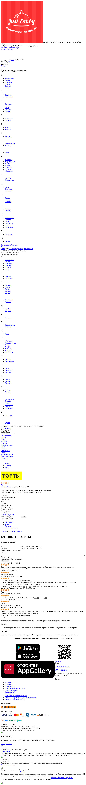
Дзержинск (9, 118)
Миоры (7, 165)
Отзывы (8, 465)
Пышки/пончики (11, 528)
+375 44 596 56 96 (61, 670)
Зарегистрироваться (16, 249)
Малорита (8, 160)
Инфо (7, 467)
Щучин (7, 241)
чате (12, 60)
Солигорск (9, 227)
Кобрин (7, 145)
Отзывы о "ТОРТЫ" (15, 531)
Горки (7, 108)
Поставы (8, 202)
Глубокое (8, 104)
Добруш (8, 120)
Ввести (22, 772)
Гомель (7, 106)
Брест (7, 88)
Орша (7, 187)
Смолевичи (9, 223)
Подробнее (69, 778)
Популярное (9, 522)
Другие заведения (7, 515)
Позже (3, 744)
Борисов (8, 84)
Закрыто (15, 245)
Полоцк (8, 200)
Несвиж (8, 178)
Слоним (8, 220)
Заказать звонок (6, 49)
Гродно (7, 111)
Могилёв (8, 167)
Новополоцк (9, 180)
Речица (7, 209)
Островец (8, 189)
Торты (7, 524)
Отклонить (61, 778)
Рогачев (8, 211)
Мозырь (8, 169)
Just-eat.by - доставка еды (10, 48)
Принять (54, 778)
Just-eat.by (58, 661)
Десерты (8, 526)
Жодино (8, 129)
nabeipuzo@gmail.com (62, 666)
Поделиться (5, 751)
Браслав (8, 86)
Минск (7, 163)
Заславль (8, 136)
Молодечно (9, 171)
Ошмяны (8, 191)
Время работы (6, 487)
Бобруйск (8, 82)
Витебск (8, 95)
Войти (3, 249)
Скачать (9, 744)
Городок (8, 110)
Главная (4, 531)
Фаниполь (8, 234)
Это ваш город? (6, 245)
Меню (7, 464)
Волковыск (9, 97)
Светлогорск (9, 218)
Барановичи (9, 78)
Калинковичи (10, 144)
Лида (7, 153)
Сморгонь (8, 225)
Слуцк (7, 221)
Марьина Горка (10, 162)
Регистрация (28, 249)
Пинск (7, 198)
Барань (7, 80)
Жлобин (8, 127)
